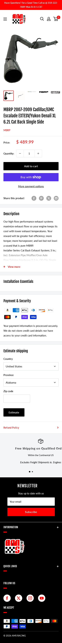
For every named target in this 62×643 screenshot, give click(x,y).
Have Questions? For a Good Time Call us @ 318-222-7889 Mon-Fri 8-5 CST (31, 4)
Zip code (8, 391)
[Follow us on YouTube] (42, 598)
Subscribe (31, 511)
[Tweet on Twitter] (48, 198)
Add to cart (31, 166)
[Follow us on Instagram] (31, 598)
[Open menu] (5, 19)
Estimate (14, 412)
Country (8, 358)
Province (8, 374)
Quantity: (8, 153)
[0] (56, 19)
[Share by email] (56, 198)
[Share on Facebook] (34, 198)
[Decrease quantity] (20, 153)
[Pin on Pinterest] (41, 198)
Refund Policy (11, 427)
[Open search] (42, 19)
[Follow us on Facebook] (7, 598)
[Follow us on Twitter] (19, 598)
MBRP (6, 130)
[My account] (48, 19)
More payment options (31, 186)
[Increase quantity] (38, 153)
